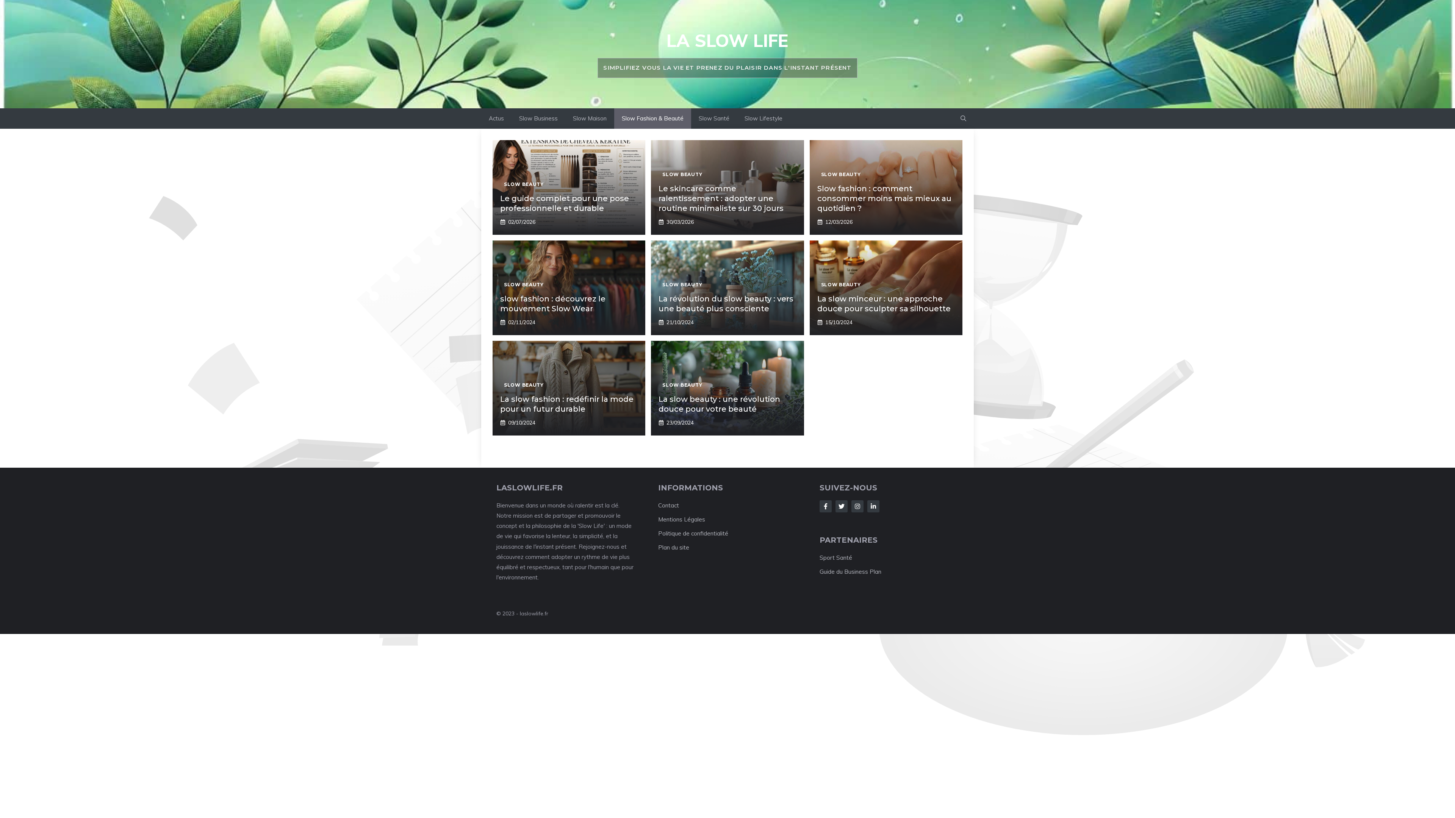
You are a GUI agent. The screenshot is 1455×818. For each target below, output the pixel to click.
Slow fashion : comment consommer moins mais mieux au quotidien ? (884, 198)
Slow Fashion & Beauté (653, 118)
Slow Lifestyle (763, 118)
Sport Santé (836, 557)
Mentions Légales (681, 519)
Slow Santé (714, 118)
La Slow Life (727, 41)
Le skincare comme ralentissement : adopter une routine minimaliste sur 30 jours (721, 198)
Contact (668, 505)
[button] (963, 118)
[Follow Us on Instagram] (857, 506)
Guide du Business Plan (850, 571)
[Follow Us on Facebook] (826, 506)
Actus (496, 118)
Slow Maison (590, 118)
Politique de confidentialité (693, 533)
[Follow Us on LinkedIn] (873, 506)
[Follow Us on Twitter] (841, 506)
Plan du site (673, 547)
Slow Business (538, 118)
